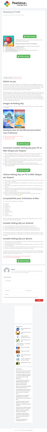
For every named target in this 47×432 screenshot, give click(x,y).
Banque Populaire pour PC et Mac (26, 329)
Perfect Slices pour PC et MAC (25, 340)
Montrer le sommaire (17, 77)
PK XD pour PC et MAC (25, 347)
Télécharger (31, 36)
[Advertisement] (23, 314)
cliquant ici (20, 153)
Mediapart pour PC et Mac (26, 362)
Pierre (13, 269)
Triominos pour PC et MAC (10, 137)
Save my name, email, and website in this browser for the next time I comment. (21, 297)
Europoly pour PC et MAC (10, 138)
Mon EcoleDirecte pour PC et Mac (26, 355)
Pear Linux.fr (16, 430)
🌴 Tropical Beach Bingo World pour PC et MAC (14, 136)
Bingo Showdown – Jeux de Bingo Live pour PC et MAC (23, 344)
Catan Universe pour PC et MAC (26, 333)
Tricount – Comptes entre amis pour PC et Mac (26, 359)
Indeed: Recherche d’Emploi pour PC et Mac (25, 337)
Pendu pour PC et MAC (25, 351)
